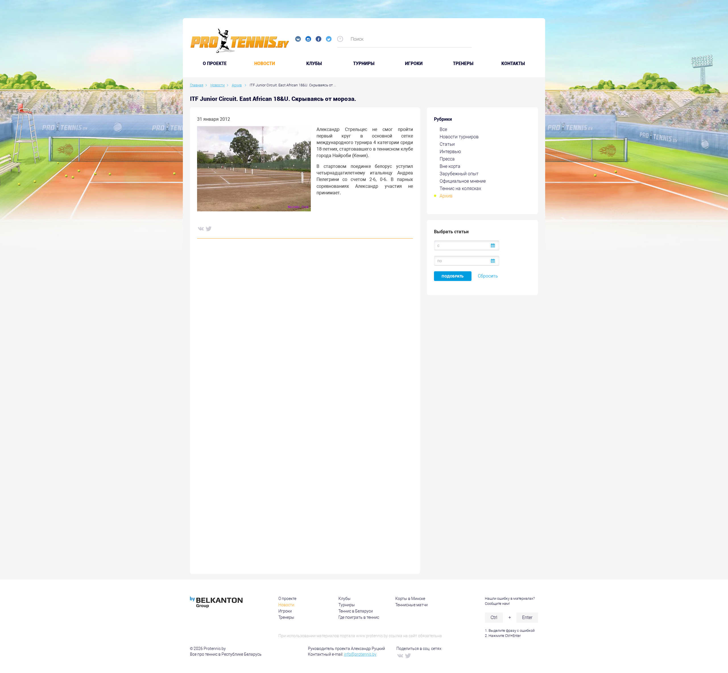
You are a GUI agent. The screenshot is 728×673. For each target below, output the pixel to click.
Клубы (314, 63)
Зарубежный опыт (459, 173)
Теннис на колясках (460, 188)
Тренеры (463, 63)
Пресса (447, 159)
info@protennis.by (360, 654)
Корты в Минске (410, 598)
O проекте (215, 63)
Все (443, 129)
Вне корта (450, 166)
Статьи (447, 144)
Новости (264, 63)
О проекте (287, 598)
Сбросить (488, 276)
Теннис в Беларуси (355, 611)
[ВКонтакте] (200, 228)
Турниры (364, 63)
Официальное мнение (463, 181)
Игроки (414, 63)
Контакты (513, 63)
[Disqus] (305, 329)
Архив (446, 196)
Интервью (450, 151)
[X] (208, 228)
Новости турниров (459, 136)
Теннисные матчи (411, 605)
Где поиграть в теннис (358, 617)
